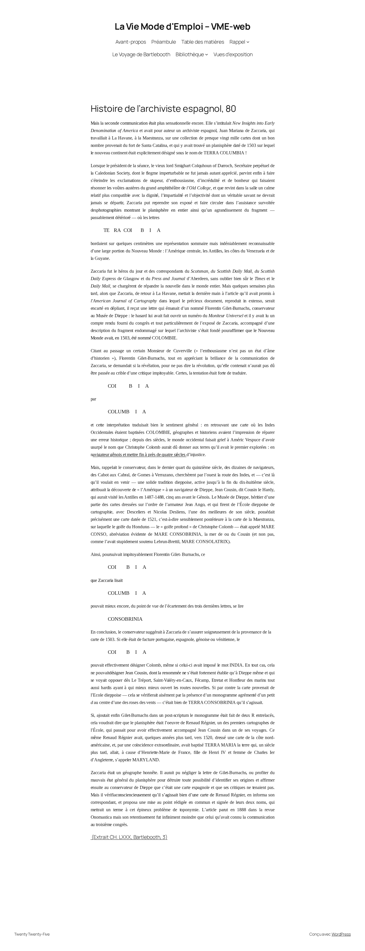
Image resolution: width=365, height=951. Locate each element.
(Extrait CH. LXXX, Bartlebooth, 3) (129, 836)
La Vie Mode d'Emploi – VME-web (182, 26)
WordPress (341, 934)
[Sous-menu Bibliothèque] (206, 54)
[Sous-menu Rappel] (248, 41)
